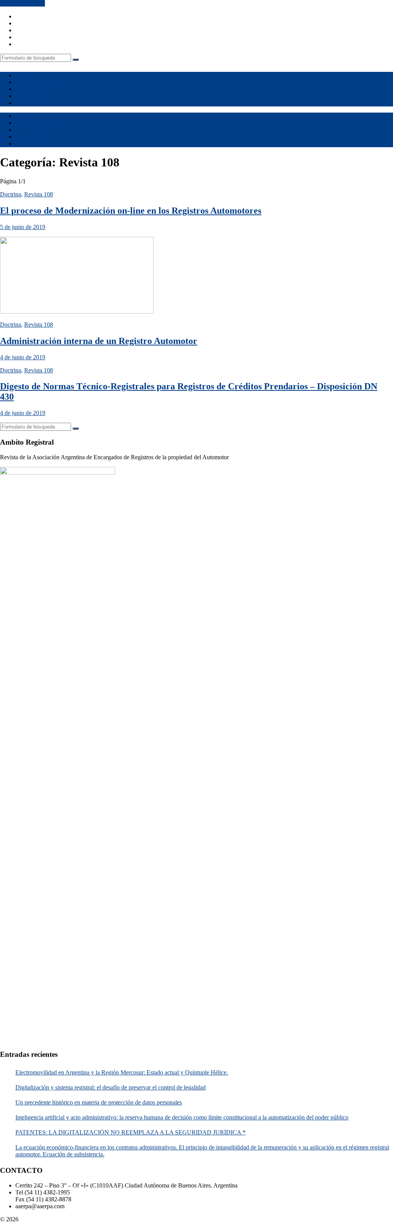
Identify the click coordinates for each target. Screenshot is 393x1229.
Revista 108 (38, 194)
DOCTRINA (31, 89)
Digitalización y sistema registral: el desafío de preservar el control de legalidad (110, 1087)
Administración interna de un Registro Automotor (98, 341)
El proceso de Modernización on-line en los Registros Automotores (130, 211)
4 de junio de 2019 (22, 357)
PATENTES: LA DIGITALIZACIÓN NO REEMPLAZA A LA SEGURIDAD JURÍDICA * (130, 1132)
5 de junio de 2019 (22, 227)
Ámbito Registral (36, 82)
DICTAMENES (35, 96)
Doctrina (10, 194)
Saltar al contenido (22, 3)
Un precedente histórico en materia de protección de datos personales (98, 1102)
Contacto (26, 103)
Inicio (22, 75)
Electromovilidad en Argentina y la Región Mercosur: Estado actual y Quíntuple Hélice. (121, 1072)
